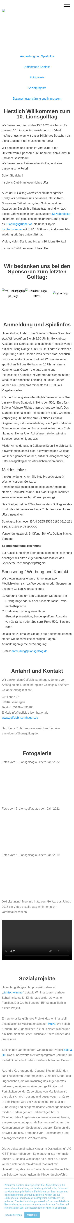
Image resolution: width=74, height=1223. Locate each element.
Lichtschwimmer (12, 229)
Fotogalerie (37, 77)
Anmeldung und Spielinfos (37, 56)
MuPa (52, 1023)
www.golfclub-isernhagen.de (20, 717)
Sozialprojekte (37, 88)
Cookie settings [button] (13, 1215)
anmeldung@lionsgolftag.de (29, 651)
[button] (5, 293)
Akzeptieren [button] (32, 1214)
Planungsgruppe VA (19, 224)
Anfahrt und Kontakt (37, 66)
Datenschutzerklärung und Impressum (37, 98)
